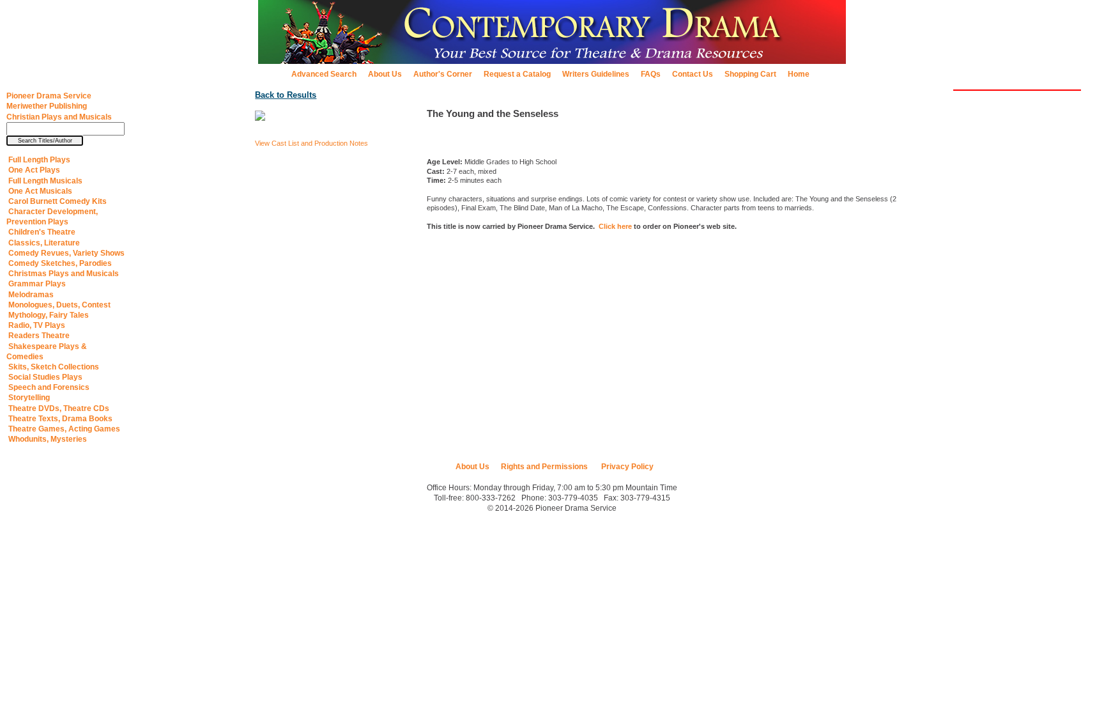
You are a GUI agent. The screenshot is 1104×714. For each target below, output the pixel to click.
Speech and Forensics (47, 387)
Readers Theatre (38, 335)
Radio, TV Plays (35, 325)
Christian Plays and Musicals (59, 117)
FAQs (651, 74)
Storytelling (28, 397)
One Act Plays (33, 170)
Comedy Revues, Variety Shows (65, 253)
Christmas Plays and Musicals (62, 273)
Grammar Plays (36, 283)
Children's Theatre (40, 232)
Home (798, 74)
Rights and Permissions (544, 466)
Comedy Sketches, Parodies (59, 263)
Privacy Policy (626, 466)
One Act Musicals (39, 191)
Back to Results (285, 95)
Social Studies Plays (44, 377)
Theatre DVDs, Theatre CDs (57, 408)
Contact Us (692, 74)
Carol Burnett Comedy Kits (56, 201)
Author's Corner (442, 74)
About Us (385, 74)
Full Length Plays (38, 159)
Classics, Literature (43, 242)
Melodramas (30, 294)
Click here (615, 226)
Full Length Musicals (44, 180)
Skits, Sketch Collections (52, 366)
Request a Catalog (517, 74)
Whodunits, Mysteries (46, 439)
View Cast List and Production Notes (311, 143)
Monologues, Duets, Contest (58, 304)
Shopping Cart (750, 74)
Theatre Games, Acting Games (63, 428)
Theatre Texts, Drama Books (59, 418)
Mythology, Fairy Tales (47, 315)
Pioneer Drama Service (48, 95)
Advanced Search (323, 74)
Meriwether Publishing (46, 106)
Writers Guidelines (595, 74)
